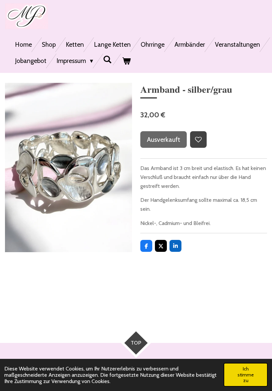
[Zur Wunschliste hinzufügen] (198, 139)
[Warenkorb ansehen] (126, 61)
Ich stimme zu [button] (246, 374)
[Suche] (107, 59)
